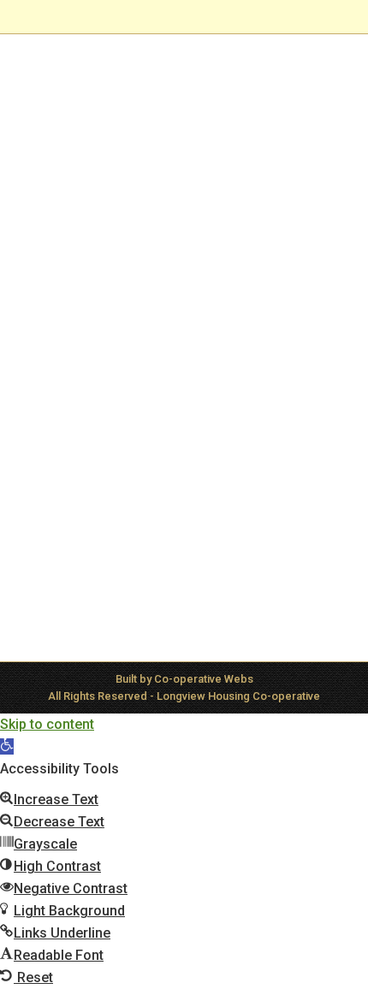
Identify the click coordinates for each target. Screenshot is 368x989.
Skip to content (47, 724)
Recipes (98, 408)
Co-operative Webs (203, 678)
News (57, 408)
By (163, 408)
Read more (72, 560)
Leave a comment (88, 425)
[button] (7, 746)
